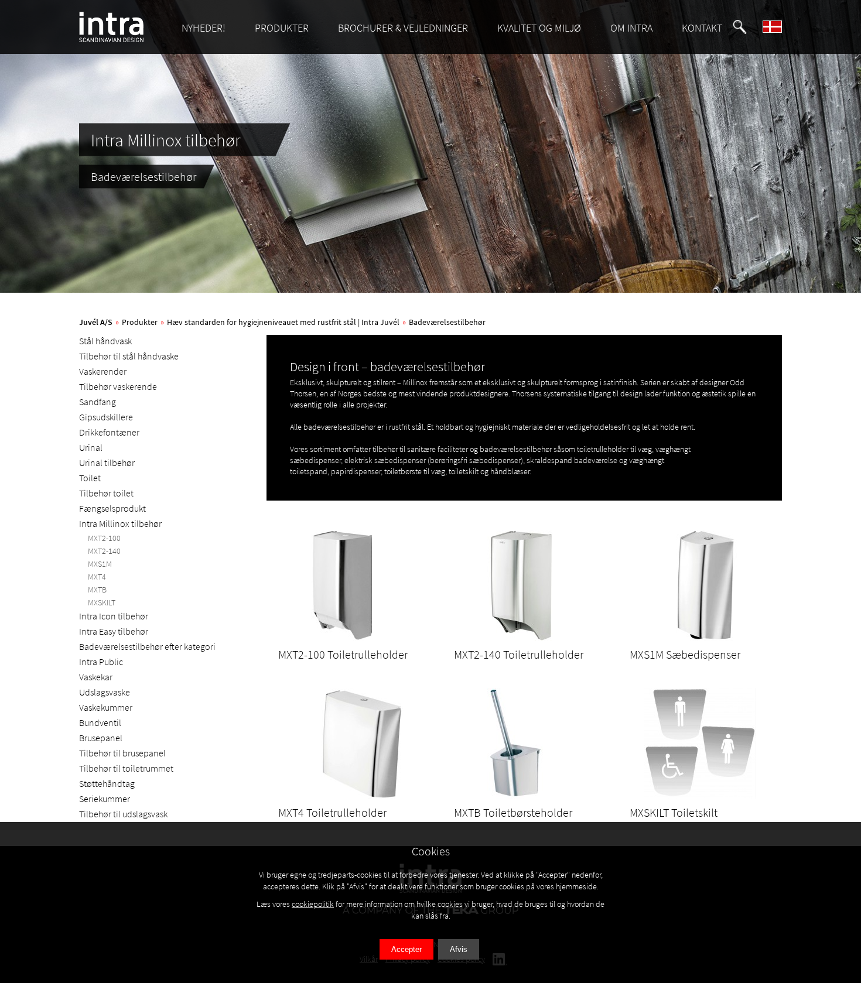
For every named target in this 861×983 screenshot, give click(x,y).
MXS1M (100, 564)
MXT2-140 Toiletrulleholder (518, 654)
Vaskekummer (105, 707)
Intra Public (101, 661)
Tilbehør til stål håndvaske (129, 356)
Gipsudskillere (106, 417)
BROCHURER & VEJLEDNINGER (403, 28)
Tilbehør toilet (106, 493)
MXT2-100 (104, 538)
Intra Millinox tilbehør (120, 523)
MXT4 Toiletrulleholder (332, 812)
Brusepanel (100, 738)
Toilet (90, 478)
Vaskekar (95, 677)
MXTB (97, 589)
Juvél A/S (95, 322)
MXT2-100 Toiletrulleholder (343, 654)
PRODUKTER (282, 28)
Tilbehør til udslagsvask (123, 814)
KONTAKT (702, 28)
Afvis (458, 949)
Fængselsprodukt (112, 508)
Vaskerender (103, 371)
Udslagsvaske (104, 692)
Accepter (406, 949)
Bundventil (100, 722)
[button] (740, 27)
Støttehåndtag (107, 783)
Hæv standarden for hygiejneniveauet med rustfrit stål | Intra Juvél (283, 322)
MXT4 (97, 576)
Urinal (90, 447)
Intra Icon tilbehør (113, 616)
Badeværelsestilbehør (447, 322)
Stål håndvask (105, 341)
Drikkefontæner (109, 432)
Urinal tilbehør (107, 462)
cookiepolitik (313, 904)
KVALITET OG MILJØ (539, 28)
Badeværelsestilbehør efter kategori (147, 646)
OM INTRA (631, 28)
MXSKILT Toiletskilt (674, 812)
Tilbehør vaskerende (118, 386)
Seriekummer (104, 798)
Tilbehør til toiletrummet (126, 768)
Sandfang (97, 401)
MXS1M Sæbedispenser (685, 654)
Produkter (140, 322)
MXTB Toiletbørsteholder (513, 812)
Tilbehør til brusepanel (122, 753)
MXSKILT (101, 602)
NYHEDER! (204, 28)
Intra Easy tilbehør (113, 631)
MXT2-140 (104, 551)
